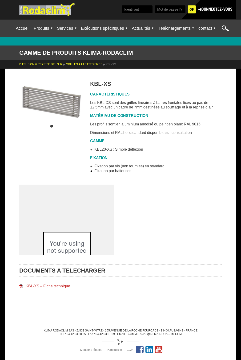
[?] (181, 9)
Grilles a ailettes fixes (84, 64)
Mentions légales (91, 350)
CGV (130, 350)
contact (205, 28)
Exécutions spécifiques (102, 28)
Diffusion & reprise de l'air (40, 64)
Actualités (141, 28)
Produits (41, 28)
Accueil (22, 28)
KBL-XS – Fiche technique (48, 286)
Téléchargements (174, 28)
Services (65, 28)
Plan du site (114, 350)
